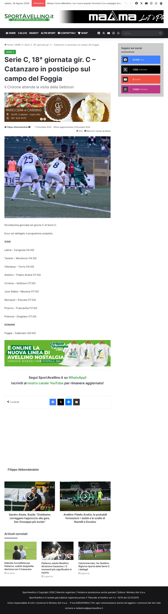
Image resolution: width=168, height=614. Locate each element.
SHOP (84, 33)
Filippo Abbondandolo (17, 127)
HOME (12, 33)
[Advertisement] (57, 436)
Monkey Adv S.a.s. (136, 592)
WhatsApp (77, 378)
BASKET (34, 33)
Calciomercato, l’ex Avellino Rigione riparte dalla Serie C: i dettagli (94, 566)
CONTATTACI (67, 33)
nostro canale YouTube (45, 383)
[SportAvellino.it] (29, 17)
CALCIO (22, 33)
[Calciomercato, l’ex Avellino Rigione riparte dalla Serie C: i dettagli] (94, 551)
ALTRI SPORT (48, 33)
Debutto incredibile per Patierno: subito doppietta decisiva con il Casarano (19, 566)
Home (9, 44)
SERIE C (19, 44)
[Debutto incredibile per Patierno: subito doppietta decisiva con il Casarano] (20, 551)
